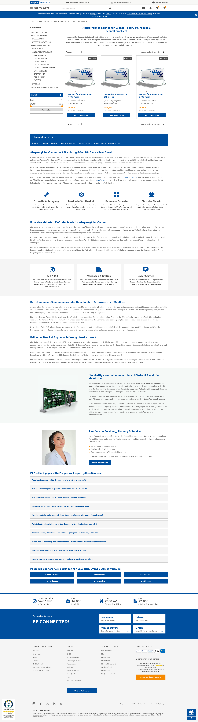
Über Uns (36, 650)
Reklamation (71, 664)
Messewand (105, 660)
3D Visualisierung (73, 657)
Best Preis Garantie (74, 680)
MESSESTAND (38, 39)
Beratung (110, 143)
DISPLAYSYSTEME (39, 32)
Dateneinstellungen (158, 704)
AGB (133, 704)
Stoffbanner (146, 581)
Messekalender (72, 684)
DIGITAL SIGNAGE (39, 48)
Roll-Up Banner (106, 650)
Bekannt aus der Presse (41, 670)
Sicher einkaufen (73, 670)
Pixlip (93, 13)
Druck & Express (84, 143)
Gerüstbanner (102, 180)
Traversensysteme (99, 16)
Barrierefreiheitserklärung (42, 667)
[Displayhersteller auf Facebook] (40, 703)
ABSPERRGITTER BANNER (45, 67)
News (35, 657)
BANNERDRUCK (60, 21)
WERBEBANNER (41, 58)
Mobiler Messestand (108, 664)
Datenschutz (142, 704)
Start (32, 21)
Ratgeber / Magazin (74, 674)
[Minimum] (31, 106)
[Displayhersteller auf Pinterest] (61, 703)
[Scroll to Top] (191, 718)
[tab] (46, 99)
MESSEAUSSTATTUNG (41, 42)
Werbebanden (99, 581)
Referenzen (37, 654)
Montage (72, 143)
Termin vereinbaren (99, 462)
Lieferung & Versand (74, 660)
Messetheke (105, 657)
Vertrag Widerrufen (81, 691)
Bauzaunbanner (131, 177)
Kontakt (70, 650)
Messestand (105, 670)
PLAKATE (37, 80)
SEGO (108, 13)
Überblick (35, 143)
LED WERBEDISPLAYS (41, 45)
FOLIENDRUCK (39, 77)
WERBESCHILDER (40, 71)
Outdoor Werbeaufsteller (139, 13)
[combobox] (86, 8)
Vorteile (45, 143)
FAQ (118, 143)
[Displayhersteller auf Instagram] (34, 703)
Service (63, 143)
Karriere (35, 660)
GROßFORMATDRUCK (44, 21)
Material (54, 143)
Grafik (69, 654)
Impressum (124, 704)
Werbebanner (99, 574)
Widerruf (70, 667)
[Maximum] (62, 106)
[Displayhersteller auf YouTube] (47, 703)
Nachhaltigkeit (98, 143)
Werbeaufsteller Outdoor (110, 674)
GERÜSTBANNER (41, 61)
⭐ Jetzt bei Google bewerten (150, 677)
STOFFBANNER (39, 74)
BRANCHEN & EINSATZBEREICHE (46, 87)
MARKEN (36, 84)
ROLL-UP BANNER (39, 35)
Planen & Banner (52, 574)
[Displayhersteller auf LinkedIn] (54, 703)
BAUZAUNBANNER (42, 64)
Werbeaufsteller (107, 667)
